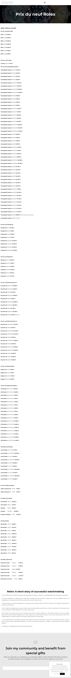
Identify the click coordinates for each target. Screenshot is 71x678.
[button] (45, 2)
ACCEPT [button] (62, 673)
